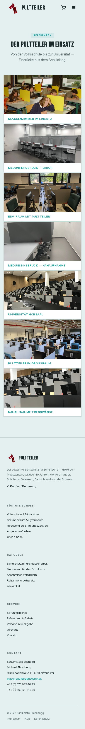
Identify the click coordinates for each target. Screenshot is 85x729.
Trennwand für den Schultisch (26, 569)
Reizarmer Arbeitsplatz (21, 580)
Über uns (12, 629)
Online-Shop (14, 537)
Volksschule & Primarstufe (23, 514)
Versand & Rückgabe (20, 624)
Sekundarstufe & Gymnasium (25, 520)
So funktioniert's (17, 612)
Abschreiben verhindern (22, 574)
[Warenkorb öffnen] (63, 7)
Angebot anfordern (19, 531)
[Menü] (73, 8)
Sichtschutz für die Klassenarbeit (27, 563)
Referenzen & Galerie (20, 618)
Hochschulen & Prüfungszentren (27, 525)
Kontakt (12, 635)
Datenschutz (42, 718)
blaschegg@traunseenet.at (24, 678)
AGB (27, 718)
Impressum (13, 718)
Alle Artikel (13, 586)
